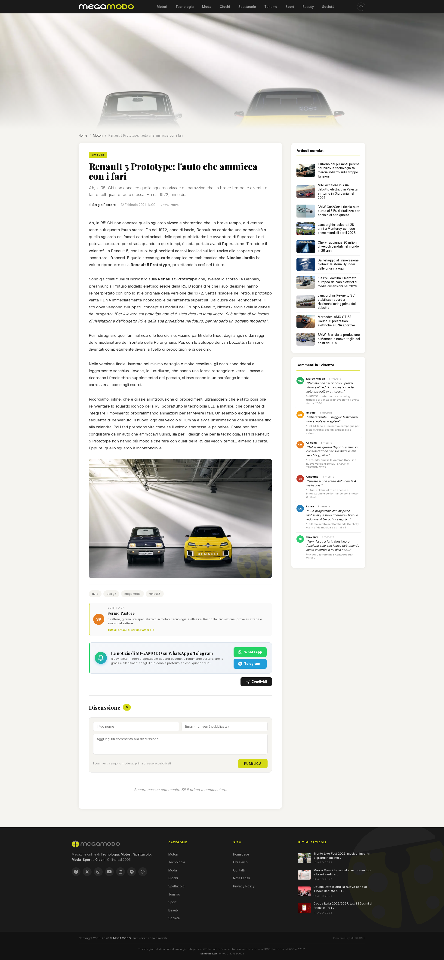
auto (95, 593)
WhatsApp (253, 652)
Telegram (252, 664)
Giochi (225, 7)
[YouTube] (109, 871)
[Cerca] (361, 7)
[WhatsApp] (142, 871)
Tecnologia (185, 7)
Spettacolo (247, 7)
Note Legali (241, 878)
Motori (162, 7)
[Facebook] (76, 871)
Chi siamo (240, 862)
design (111, 593)
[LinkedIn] (120, 871)
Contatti (239, 870)
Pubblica (253, 764)
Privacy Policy (244, 886)
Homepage (241, 854)
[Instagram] (98, 871)
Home (83, 135)
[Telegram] (131, 871)
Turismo (270, 7)
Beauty (308, 7)
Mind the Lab (208, 953)
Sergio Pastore (104, 205)
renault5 (154, 593)
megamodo (132, 593)
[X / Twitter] (87, 871)
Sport (290, 7)
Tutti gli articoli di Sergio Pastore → (131, 630)
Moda (206, 7)
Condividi (259, 681)
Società (328, 7)
